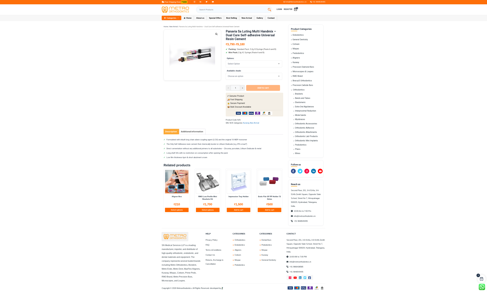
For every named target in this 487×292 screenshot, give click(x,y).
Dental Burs (266, 240)
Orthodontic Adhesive (304, 128)
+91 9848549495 (318, 2)
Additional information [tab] (192, 131)
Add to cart (263, 88)
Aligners (296, 58)
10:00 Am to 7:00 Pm (302, 211)
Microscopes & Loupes (303, 71)
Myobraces (300, 119)
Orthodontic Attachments (306, 132)
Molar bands (300, 115)
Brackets (299, 94)
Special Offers (215, 18)
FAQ (207, 245)
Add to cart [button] (238, 210)
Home (189, 18)
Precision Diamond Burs (303, 67)
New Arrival (247, 18)
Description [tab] (171, 131)
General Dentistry (300, 39)
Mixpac (296, 48)
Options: (230, 58)
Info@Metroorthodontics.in (296, 2)
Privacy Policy (212, 240)
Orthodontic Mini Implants (306, 140)
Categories (171, 18)
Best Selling (231, 18)
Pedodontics (298, 53)
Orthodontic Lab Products (306, 136)
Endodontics (298, 35)
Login (279, 9)
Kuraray (246, 123)
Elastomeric (300, 102)
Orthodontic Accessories (306, 123)
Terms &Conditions (213, 250)
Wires (297, 153)
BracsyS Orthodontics (302, 80)
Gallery (260, 18)
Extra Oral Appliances (304, 106)
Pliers (297, 149)
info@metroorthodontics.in (304, 216)
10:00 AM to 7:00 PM (298, 257)
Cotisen (296, 44)
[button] (216, 34)
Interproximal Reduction (305, 111)
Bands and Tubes (302, 98)
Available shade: (234, 71)
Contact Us (210, 255)
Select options (177, 210)
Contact (271, 18)
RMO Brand (298, 76)
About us (200, 18)
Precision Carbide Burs (303, 85)
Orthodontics (299, 90)
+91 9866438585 (296, 267)
